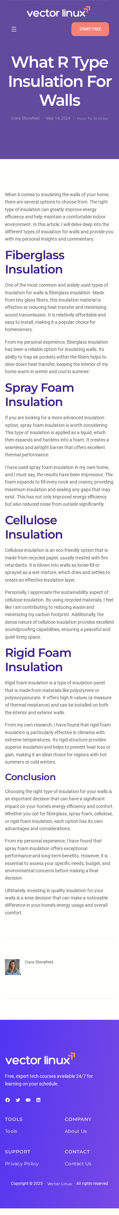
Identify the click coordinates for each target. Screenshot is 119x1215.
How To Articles (92, 118)
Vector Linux (59, 1183)
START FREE (90, 29)
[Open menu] (14, 29)
